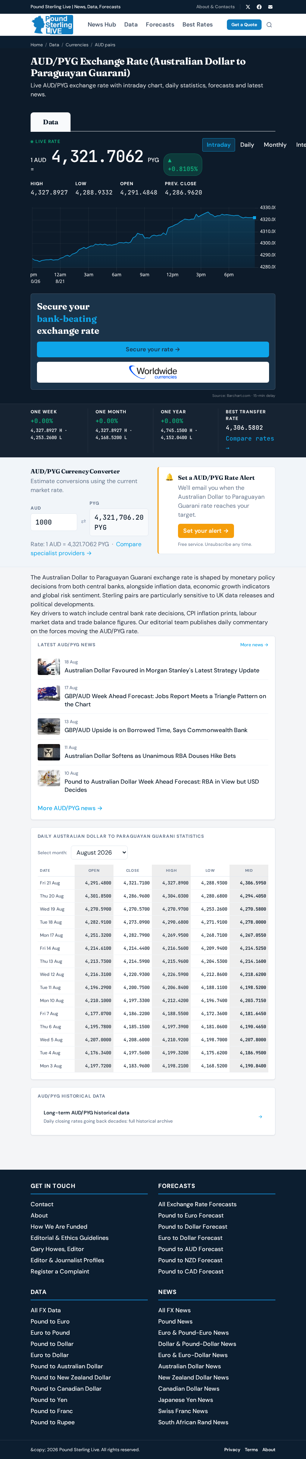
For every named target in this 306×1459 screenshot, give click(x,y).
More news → (254, 645)
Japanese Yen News (185, 1400)
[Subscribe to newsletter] (270, 6)
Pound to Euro (50, 1321)
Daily (247, 145)
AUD (36, 508)
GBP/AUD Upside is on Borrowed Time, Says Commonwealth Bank (156, 730)
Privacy (232, 1450)
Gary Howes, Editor (57, 1249)
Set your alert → (206, 531)
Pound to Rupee (53, 1422)
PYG (94, 503)
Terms (251, 1450)
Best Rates (197, 24)
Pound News (175, 1321)
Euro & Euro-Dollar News (193, 1355)
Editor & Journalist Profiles (67, 1260)
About (39, 1215)
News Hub (102, 24)
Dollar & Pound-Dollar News (197, 1344)
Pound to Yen (49, 1400)
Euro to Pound (50, 1333)
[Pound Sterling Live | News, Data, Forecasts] (52, 24)
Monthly (275, 145)
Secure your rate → (153, 349)
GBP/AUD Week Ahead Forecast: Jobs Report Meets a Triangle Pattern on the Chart (165, 700)
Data (131, 24)
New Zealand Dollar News (193, 1377)
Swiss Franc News (183, 1411)
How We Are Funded (59, 1227)
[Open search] (269, 24)
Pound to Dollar (52, 1344)
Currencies (77, 45)
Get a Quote (244, 25)
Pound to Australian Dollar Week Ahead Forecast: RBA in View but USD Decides (162, 786)
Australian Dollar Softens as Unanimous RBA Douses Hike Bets (150, 756)
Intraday (219, 145)
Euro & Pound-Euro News (193, 1333)
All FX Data (46, 1310)
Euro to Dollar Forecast (190, 1238)
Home (37, 45)
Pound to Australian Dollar (67, 1366)
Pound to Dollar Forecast (192, 1227)
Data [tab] (50, 122)
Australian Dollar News (189, 1366)
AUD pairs (105, 45)
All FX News (174, 1310)
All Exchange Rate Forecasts (197, 1204)
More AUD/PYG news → (70, 808)
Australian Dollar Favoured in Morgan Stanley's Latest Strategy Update (162, 670)
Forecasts (160, 24)
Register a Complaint (60, 1271)
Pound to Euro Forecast (191, 1215)
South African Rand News (193, 1422)
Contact (42, 1204)
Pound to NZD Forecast (190, 1260)
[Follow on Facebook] (259, 6)
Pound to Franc (52, 1411)
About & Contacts (215, 7)
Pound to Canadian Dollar (66, 1389)
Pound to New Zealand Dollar (71, 1377)
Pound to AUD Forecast (190, 1249)
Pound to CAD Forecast (191, 1271)
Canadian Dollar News (188, 1389)
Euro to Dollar (50, 1355)
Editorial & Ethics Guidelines (70, 1238)
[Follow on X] (248, 6)
